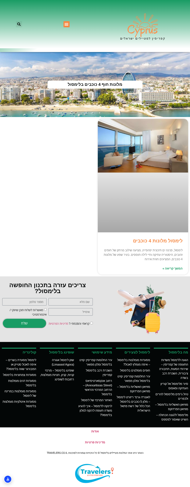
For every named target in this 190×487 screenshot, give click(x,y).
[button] (66, 24)
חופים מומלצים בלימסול (135, 370)
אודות (95, 431)
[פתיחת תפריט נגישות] (8, 479)
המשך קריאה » (173, 268)
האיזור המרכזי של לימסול (96, 400)
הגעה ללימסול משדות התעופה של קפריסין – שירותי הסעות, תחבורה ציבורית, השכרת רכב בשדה (173, 368)
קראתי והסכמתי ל (69, 324)
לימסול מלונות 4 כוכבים (158, 240)
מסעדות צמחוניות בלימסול (19, 374)
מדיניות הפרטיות (58, 324)
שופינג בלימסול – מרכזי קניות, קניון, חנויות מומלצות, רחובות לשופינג (57, 375)
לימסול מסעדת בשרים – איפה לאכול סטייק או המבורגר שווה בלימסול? (21, 364)
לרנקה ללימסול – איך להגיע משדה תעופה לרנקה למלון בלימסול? (95, 411)
